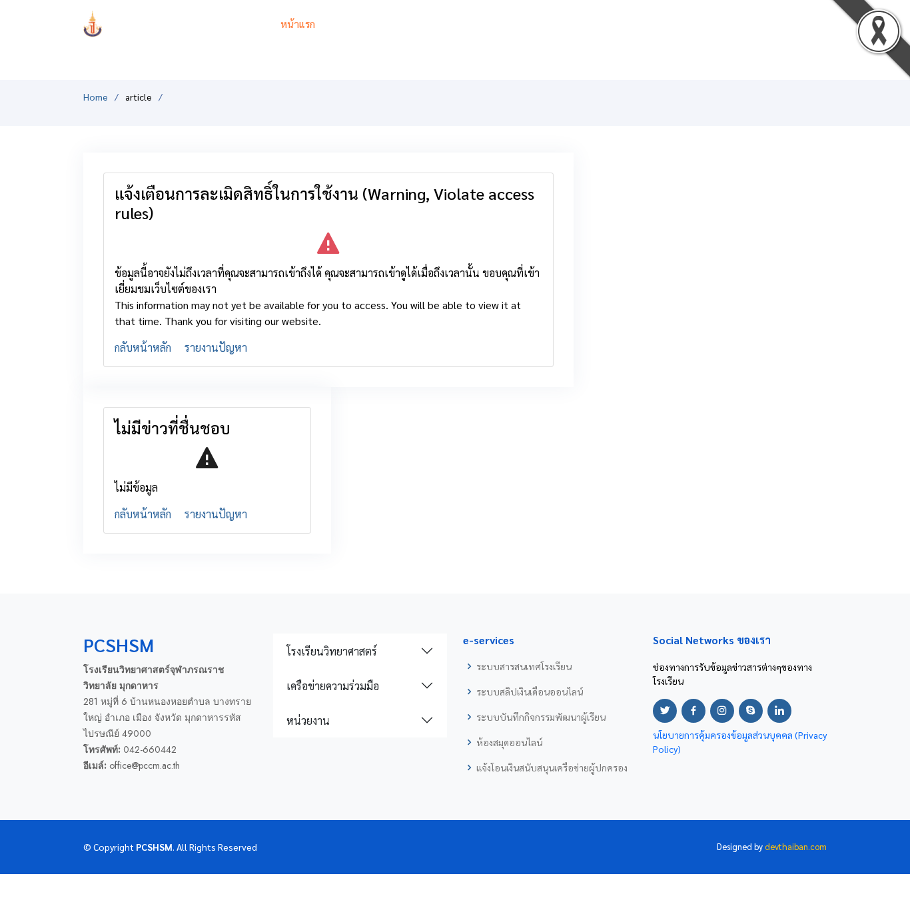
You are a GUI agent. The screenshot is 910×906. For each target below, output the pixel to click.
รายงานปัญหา (216, 347)
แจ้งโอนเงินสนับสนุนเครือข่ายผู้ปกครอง (552, 767)
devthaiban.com (796, 846)
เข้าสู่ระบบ (805, 23)
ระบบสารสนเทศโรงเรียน (524, 666)
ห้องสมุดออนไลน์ (509, 742)
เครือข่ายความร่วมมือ (332, 686)
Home (95, 97)
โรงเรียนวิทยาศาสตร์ (331, 651)
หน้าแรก (297, 23)
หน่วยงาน (308, 720)
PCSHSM (181, 24)
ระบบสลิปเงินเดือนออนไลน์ (529, 691)
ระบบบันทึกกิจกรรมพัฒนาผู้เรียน (541, 716)
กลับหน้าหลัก (143, 347)
